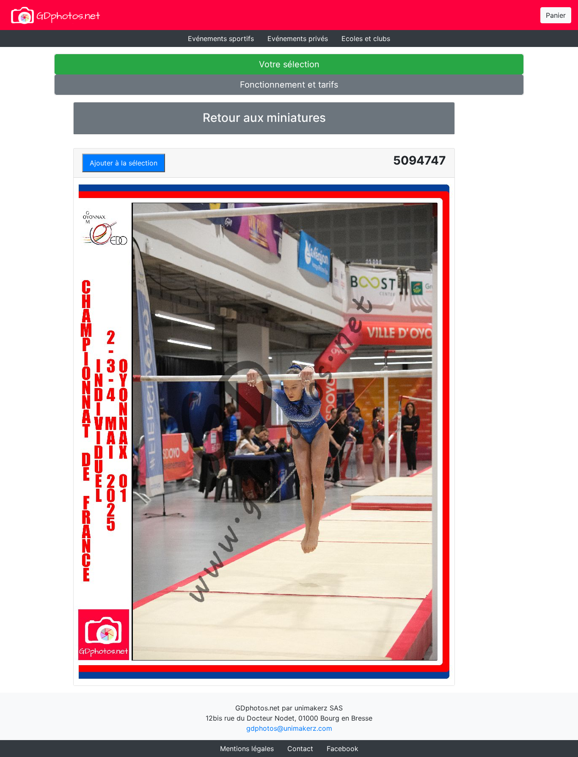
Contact (300, 748)
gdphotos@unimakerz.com (289, 728)
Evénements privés (297, 38)
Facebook (342, 748)
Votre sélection (289, 64)
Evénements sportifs (221, 38)
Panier (556, 15)
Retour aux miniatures (264, 117)
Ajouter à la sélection (123, 163)
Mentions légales (247, 748)
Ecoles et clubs (365, 38)
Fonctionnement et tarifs (289, 85)
